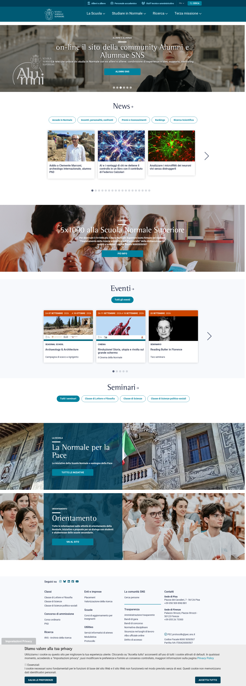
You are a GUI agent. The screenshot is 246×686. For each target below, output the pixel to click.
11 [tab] (126, 190)
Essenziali (33, 664)
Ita (180, 3)
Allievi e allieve (98, 3)
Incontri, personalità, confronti (97, 120)
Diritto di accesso (133, 639)
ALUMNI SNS (122, 71)
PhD (46, 623)
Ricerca (158, 13)
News (121, 106)
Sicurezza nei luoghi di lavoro (139, 631)
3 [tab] (120, 87)
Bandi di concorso (133, 623)
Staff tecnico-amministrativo (160, 3)
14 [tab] (136, 190)
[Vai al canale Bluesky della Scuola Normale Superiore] (64, 581)
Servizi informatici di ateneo (98, 632)
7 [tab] (112, 190)
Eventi (121, 289)
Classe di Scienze (133, 398)
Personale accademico (125, 3)
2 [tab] (117, 87)
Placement (89, 597)
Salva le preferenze (40, 680)
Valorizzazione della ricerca (98, 601)
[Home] (54, 14)
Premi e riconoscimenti (134, 120)
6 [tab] (130, 87)
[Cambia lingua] (183, 3)
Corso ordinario (52, 619)
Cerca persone (131, 597)
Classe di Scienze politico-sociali (168, 398)
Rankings (160, 120)
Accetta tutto (208, 680)
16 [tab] (142, 190)
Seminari (121, 388)
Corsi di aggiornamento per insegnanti (98, 617)
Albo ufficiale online (134, 635)
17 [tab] (146, 190)
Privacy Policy (205, 658)
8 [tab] (115, 190)
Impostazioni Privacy (19, 641)
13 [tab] (132, 190)
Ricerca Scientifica (184, 120)
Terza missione (186, 13)
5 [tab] (127, 87)
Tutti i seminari (68, 398)
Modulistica (90, 637)
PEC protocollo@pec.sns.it (181, 634)
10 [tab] (122, 190)
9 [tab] (119, 190)
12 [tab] (129, 190)
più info (122, 253)
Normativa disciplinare (136, 627)
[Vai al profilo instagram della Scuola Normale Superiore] (60, 581)
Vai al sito (72, 541)
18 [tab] (149, 190)
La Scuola (94, 13)
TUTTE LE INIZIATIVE (73, 472)
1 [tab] (114, 87)
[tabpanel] (122, 58)
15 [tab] (139, 190)
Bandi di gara (131, 619)
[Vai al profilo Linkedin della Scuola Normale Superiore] (69, 581)
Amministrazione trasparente (139, 615)
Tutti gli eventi (122, 299)
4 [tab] (124, 87)
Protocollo (89, 641)
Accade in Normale (62, 120)
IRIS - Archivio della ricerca (57, 637)
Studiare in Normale (127, 13)
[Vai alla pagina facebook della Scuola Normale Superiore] (73, 581)
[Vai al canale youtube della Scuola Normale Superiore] (77, 581)
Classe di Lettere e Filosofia (100, 398)
